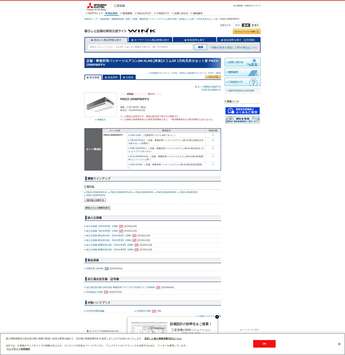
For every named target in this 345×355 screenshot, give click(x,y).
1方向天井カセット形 (207, 19)
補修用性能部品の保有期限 (241, 90)
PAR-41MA (135, 135)
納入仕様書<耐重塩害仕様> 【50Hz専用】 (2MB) (110, 245)
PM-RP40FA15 (137, 140)
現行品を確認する (212, 89)
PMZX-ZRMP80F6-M (96, 192)
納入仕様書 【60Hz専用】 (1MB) (102, 231)
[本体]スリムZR (186, 19)
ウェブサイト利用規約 (18, 349)
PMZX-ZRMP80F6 (189, 192)
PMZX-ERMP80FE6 (166, 192)
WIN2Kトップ (91, 19)
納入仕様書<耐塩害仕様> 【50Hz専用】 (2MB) (109, 235)
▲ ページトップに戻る (249, 330)
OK (264, 343)
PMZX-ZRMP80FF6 (95, 195)
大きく (253, 25)
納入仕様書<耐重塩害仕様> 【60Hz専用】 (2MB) (110, 249)
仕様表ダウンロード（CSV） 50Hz (168, 73)
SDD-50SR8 (136, 164)
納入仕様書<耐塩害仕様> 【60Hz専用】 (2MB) (109, 240)
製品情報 (104, 19)
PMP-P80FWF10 (138, 148)
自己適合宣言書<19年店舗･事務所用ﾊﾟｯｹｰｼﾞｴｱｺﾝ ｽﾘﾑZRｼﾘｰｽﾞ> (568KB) (121, 287)
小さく (239, 25)
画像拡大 (101, 119)
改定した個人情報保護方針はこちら (163, 338)
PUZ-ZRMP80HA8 (139, 156)
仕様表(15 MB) (144, 311)
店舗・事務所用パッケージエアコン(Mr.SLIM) (155, 19)
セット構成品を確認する (209, 86)
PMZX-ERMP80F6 (144, 192)
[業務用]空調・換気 (121, 19)
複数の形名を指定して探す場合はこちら (234, 47)
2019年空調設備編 (95, 311)
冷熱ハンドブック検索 (210, 316)
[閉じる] (339, 344)
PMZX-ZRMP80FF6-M (121, 192)
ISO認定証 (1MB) (94, 292)
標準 (246, 25)
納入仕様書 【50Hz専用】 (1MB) (102, 226)
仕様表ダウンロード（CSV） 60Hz (204, 73)
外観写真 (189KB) (95, 268)
